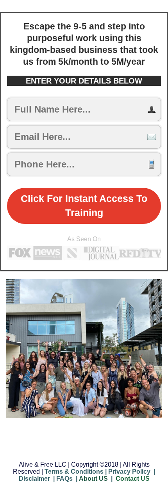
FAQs (64, 478)
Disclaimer (34, 478)
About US (93, 478)
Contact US (133, 478)
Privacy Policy (129, 471)
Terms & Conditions (74, 471)
